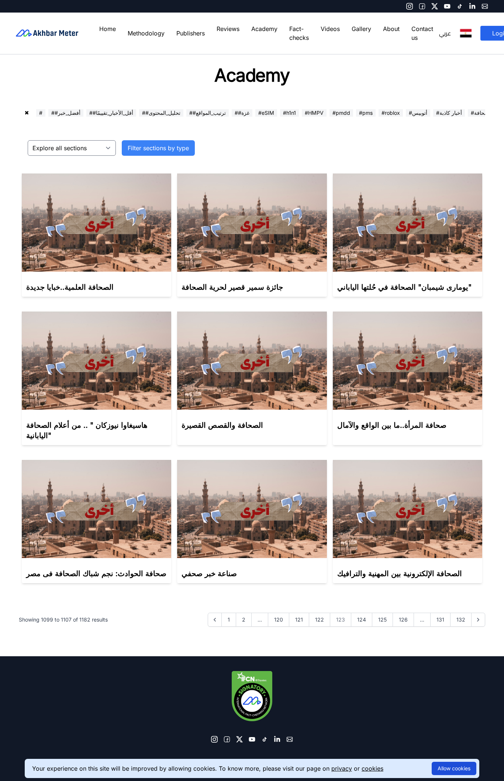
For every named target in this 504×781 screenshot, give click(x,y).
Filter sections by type (158, 148)
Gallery (361, 28)
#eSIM (266, 113)
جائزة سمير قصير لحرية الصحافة (232, 287)
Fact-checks (299, 33)
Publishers (190, 33)
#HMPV (314, 113)
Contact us (422, 33)
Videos (330, 28)
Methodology (146, 33)
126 (403, 619)
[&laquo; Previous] (215, 620)
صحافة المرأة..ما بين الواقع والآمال (391, 425)
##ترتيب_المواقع (207, 113)
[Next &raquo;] (478, 620)
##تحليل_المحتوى (161, 113)
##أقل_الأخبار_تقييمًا (111, 113)
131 (440, 619)
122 (319, 619)
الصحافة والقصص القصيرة (222, 425)
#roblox (391, 113)
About (391, 28)
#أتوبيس (418, 113)
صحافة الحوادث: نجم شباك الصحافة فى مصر (96, 573)
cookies (372, 768)
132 (460, 619)
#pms (366, 113)
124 (361, 619)
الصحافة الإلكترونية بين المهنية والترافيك (399, 573)
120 (278, 619)
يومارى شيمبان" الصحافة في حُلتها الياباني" (404, 287)
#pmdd (341, 113)
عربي (445, 33)
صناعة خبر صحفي (209, 573)
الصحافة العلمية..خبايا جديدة (70, 287)
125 (382, 619)
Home (107, 28)
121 (299, 619)
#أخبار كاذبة (449, 113)
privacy (341, 768)
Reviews (228, 28)
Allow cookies (454, 768)
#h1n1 (289, 113)
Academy (264, 28)
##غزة (242, 113)
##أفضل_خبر (65, 113)
